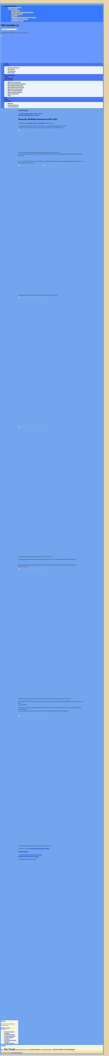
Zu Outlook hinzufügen (9, 1036)
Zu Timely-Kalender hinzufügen (9, 1032)
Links (5, 97)
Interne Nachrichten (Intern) (14, 7)
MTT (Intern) (14, 16)
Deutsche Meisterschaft (38, 848)
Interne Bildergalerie (13, 9)
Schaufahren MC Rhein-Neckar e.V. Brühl (29, 115)
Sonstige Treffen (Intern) (17, 14)
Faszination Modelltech (46, 1049)
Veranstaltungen (69, 1049)
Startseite (6, 63)
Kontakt (6, 99)
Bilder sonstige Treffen (13, 93)
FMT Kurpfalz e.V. (10, 25)
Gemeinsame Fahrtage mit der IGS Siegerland (30, 113)
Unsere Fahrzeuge (8, 78)
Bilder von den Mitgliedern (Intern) (19, 19)
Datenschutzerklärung (13, 105)
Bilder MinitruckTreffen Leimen (15, 85)
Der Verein (6, 65)
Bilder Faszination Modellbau (15, 90)
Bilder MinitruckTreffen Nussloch (16, 87)
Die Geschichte (11, 72)
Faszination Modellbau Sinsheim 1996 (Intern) (22, 12)
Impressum (10, 103)
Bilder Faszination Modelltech (15, 92)
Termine (6, 76)
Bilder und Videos (8, 80)
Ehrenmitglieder (12, 71)
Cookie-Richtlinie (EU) (13, 106)
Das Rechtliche (7, 101)
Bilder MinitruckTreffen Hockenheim (17, 83)
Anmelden (3, 1045)
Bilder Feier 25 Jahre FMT (14, 82)
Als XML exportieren (9, 1043)
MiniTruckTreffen (58, 1049)
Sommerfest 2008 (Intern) (17, 21)
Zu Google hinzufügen (9, 1034)
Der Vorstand (11, 69)
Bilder (2, 1049)
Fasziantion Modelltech (34, 1049)
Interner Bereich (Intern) (10, 6)
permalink (46, 848)
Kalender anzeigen (5, 1027)
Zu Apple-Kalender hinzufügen (8, 1038)
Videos (9, 95)
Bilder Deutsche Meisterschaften (15, 89)
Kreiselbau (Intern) (15, 11)
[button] (3, 1029)
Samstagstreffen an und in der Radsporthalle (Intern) (23, 17)
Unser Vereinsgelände (9, 75)
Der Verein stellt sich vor (14, 67)
